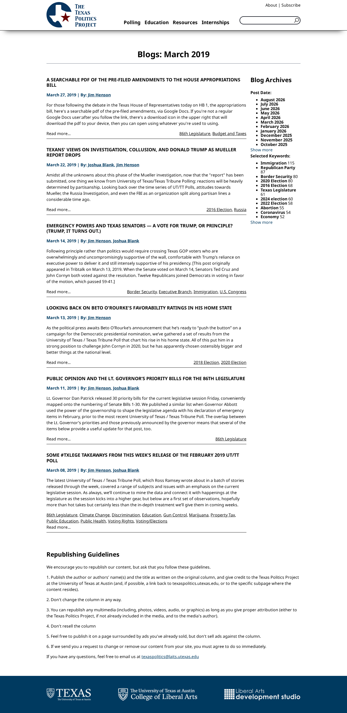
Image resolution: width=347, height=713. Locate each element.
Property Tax (223, 515)
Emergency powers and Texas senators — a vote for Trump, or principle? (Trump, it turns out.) (139, 228)
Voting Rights (121, 521)
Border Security (142, 291)
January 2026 (273, 131)
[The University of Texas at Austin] (68, 694)
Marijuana (199, 515)
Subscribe (291, 5)
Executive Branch (175, 291)
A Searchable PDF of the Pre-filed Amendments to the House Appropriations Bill (143, 82)
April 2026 (270, 117)
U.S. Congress (233, 291)
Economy (270, 216)
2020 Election (233, 362)
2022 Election (274, 203)
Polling (132, 22)
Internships (215, 22)
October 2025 (274, 144)
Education (157, 22)
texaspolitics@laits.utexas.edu (170, 656)
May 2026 (270, 113)
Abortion (270, 208)
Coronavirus (273, 212)
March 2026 (272, 122)
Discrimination (126, 515)
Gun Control (175, 515)
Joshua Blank (101, 165)
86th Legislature (194, 133)
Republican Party (278, 167)
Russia (240, 209)
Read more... (58, 133)
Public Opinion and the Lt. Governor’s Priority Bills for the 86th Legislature (145, 378)
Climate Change (95, 515)
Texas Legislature (278, 190)
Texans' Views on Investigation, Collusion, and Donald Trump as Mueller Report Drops (141, 152)
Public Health (93, 521)
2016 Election (219, 209)
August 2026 (273, 99)
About (271, 5)
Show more (261, 150)
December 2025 (276, 135)
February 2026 (275, 126)
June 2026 (270, 108)
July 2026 (269, 104)
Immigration (206, 291)
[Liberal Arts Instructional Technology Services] (262, 694)
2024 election (274, 199)
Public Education (62, 521)
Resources (185, 22)
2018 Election (206, 362)
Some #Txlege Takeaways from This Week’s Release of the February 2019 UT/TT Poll (142, 457)
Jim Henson (99, 95)
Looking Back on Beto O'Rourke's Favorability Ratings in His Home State (139, 308)
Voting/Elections (151, 521)
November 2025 (276, 140)
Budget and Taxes (229, 133)
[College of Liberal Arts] (157, 694)
